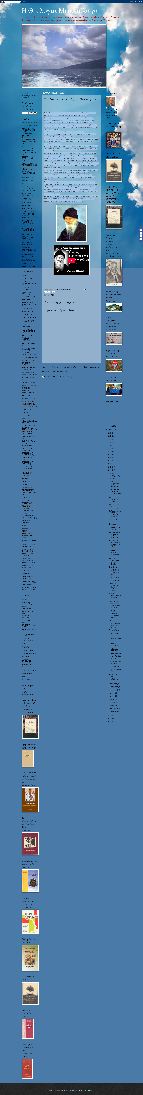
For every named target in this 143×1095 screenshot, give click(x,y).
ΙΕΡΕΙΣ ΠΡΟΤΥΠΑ (28, 375)
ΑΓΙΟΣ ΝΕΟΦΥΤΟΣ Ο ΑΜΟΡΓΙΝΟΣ (29, 194)
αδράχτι (24, 599)
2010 (109, 721)
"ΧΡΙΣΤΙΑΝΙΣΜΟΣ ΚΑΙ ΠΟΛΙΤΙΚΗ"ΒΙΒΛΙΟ (29, 164)
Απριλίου (113, 702)
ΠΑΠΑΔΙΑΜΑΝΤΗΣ (28, 487)
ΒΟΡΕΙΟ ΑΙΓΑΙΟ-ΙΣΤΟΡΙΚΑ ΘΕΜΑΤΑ (28, 255)
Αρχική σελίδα (70, 367)
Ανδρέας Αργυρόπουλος (113, 109)
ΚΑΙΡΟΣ (24, 388)
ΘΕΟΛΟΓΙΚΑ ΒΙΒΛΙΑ (29, 343)
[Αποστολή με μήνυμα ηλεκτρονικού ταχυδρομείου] (45, 292)
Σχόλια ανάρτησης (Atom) (59, 371)
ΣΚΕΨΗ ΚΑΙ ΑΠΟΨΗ (29, 653)
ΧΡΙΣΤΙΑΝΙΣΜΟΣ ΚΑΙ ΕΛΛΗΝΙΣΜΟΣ (29, 550)
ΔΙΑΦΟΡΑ (25, 264)
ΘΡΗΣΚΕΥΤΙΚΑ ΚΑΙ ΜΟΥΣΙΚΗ (28, 626)
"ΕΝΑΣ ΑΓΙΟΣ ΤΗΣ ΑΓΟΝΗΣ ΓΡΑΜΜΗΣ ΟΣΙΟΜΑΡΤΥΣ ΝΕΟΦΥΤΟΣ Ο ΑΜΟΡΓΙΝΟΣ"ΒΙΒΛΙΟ (29, 132)
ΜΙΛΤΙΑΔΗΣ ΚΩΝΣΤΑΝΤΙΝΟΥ (27, 639)
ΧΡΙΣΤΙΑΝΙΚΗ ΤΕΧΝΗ (29, 540)
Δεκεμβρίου (113, 476)
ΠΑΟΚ (24, 484)
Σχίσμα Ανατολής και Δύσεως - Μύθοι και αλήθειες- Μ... (114, 535)
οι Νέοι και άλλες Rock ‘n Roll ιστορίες (29, 422)
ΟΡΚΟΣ (24, 476)
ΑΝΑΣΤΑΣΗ (25, 208)
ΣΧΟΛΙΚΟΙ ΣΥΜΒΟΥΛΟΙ (26, 509)
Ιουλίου (112, 693)
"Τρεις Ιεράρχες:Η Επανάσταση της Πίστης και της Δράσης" (29, 150)
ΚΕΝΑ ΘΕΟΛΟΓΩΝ (114, 649)
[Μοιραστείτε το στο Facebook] (51, 292)
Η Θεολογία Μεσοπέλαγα (60, 10)
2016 (109, 464)
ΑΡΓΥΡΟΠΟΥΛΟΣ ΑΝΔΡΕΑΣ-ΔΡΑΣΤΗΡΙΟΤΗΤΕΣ (28, 222)
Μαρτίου (112, 705)
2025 (109, 436)
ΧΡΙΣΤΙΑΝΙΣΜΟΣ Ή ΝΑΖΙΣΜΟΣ (28, 545)
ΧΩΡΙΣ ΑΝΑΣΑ (27, 570)
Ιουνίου (112, 696)
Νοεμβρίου (113, 479)
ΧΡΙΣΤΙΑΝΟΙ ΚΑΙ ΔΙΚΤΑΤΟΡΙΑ (27, 559)
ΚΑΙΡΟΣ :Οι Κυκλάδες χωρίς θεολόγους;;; (114, 677)
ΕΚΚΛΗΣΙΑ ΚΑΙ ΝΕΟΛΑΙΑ (27, 288)
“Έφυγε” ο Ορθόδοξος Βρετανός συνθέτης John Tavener (114, 587)
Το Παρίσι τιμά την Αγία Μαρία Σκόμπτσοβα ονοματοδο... (115, 513)
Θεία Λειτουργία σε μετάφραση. (114, 520)
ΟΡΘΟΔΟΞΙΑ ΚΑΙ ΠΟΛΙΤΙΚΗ (27, 467)
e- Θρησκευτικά (27, 673)
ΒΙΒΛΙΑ (24, 247)
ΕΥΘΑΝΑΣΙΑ (26, 314)
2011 (109, 718)
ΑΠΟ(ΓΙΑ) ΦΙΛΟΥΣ (28, 211)
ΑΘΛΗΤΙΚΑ (28, 123)
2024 (109, 439)
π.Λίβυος (25, 479)
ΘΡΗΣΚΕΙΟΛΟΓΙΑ (28, 357)
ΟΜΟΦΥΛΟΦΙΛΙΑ (27, 441)
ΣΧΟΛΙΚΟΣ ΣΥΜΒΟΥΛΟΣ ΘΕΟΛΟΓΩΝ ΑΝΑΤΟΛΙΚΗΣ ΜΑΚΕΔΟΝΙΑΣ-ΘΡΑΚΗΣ (27, 663)
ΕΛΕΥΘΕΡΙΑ (26, 300)
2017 (109, 461)
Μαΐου (112, 699)
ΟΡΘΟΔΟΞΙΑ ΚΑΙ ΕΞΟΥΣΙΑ (27, 458)
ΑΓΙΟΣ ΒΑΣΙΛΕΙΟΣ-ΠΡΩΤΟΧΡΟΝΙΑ (28, 189)
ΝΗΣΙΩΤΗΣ (25, 415)
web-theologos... (27, 679)
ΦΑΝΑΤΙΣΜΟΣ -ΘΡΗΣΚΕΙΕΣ (26, 521)
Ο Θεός (24, 418)
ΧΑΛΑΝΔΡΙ (25, 528)
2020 (109, 451)
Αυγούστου (113, 690)
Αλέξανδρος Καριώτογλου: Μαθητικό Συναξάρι (114, 561)
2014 (109, 470)
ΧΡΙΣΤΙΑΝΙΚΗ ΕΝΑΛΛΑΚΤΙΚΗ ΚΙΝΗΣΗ (27, 535)
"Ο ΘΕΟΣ (25, 146)
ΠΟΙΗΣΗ (24, 497)
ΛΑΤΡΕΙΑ (25, 395)
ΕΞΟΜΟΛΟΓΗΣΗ (27, 309)
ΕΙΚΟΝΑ (24, 276)
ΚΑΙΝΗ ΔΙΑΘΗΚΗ (27, 385)
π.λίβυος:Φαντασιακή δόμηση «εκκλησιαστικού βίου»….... (115, 655)
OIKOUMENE (26, 584)
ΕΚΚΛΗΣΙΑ (25, 278)
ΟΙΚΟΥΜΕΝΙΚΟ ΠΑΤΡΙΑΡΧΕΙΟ (27, 432)
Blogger (90, 1090)
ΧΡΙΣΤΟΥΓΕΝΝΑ (27, 563)
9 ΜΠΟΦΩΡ (26, 180)
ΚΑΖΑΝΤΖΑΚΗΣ (27, 382)
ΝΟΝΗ (24, 643)
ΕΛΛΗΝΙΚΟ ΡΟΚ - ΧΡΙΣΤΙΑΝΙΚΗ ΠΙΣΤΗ (29, 303)
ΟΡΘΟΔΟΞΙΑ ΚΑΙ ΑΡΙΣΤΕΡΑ (27, 449)
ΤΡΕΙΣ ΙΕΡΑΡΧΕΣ (28, 518)
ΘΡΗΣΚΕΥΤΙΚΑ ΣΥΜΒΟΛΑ (27, 364)
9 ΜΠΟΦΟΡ (26, 177)
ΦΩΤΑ (24, 525)
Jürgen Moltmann (27, 576)
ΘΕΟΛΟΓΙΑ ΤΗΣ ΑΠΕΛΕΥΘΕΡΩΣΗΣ (28, 330)
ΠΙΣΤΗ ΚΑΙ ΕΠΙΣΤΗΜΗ (29, 493)
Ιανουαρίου (113, 711)
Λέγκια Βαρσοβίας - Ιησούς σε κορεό (115, 499)
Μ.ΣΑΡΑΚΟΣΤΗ (27, 404)
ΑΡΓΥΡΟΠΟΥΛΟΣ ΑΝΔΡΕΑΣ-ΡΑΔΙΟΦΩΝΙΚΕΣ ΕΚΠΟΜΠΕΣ (28, 237)
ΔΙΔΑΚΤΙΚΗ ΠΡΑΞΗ (28, 266)
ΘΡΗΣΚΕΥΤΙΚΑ (27, 360)
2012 (109, 715)
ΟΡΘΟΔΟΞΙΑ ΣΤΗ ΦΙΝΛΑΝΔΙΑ (28, 472)
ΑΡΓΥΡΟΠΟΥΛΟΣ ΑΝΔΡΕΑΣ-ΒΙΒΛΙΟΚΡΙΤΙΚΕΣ (28, 215)
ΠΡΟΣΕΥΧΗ (26, 500)
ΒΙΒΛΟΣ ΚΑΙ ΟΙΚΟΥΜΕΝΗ (26, 607)
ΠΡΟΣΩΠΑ (25, 503)
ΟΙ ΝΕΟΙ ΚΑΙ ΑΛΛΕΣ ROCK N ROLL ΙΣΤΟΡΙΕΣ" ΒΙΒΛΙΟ (29, 427)
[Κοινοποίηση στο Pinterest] (54, 292)
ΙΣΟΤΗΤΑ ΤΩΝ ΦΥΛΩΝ (29, 378)
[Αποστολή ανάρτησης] (85, 289)
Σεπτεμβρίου (114, 687)
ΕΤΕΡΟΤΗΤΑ (26, 311)
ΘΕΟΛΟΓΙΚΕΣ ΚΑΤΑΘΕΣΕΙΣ (26, 621)
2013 (109, 473)
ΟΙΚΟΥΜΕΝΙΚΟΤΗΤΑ (29, 436)
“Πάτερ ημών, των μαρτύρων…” (115, 662)
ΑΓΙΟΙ (52, 295)
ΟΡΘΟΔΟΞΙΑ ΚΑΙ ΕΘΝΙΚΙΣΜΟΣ (27, 454)
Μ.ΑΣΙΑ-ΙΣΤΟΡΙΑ (27, 398)
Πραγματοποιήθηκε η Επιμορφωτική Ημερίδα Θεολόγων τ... (115, 642)
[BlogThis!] (47, 292)
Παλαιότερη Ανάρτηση (91, 367)
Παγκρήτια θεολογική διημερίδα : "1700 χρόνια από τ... (114, 613)
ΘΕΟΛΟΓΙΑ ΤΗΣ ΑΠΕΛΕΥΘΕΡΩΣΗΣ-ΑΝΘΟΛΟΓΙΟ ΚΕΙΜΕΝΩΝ (28, 338)
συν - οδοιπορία (27, 656)
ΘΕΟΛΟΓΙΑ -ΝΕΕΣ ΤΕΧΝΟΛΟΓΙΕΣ (28, 321)
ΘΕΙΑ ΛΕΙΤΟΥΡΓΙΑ (28, 317)
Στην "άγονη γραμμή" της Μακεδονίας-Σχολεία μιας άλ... (114, 570)
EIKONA (24, 573)
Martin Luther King (28, 582)
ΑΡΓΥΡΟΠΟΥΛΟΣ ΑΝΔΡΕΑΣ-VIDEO (28, 243)
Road (23, 676)
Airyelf (80, 1090)
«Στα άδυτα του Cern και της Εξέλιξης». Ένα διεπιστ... (115, 492)
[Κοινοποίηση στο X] (49, 292)
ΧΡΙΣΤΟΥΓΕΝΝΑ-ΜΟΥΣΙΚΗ (27, 566)
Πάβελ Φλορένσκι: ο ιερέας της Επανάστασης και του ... (115, 604)
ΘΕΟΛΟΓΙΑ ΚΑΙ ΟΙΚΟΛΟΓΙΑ (27, 325)
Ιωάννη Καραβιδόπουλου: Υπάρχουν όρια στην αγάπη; (114, 623)
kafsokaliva (25, 579)
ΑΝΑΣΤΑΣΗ (28, 125)
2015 (109, 467)
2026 (109, 433)
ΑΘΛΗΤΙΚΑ (25, 203)
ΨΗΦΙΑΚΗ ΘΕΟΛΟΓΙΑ (29, 671)
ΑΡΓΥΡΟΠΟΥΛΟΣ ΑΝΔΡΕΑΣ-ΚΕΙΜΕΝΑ (29, 229)
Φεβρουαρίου (114, 708)
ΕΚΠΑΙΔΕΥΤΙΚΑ (27, 297)
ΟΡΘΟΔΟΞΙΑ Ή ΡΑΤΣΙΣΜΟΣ (27, 444)
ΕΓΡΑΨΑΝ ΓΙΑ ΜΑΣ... (29, 271)
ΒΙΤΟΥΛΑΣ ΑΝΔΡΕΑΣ (29, 250)
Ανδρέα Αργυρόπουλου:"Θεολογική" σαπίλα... (115, 596)
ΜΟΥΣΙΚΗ (25, 410)
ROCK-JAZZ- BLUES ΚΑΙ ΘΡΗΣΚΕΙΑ (29, 588)
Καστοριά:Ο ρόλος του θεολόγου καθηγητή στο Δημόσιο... (115, 543)
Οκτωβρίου (113, 684)
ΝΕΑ (23, 412)
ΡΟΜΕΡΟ (25, 506)
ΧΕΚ (23, 531)
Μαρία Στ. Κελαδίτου (28, 407)
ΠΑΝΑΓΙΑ (25, 481)
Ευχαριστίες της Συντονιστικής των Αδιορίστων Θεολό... (115, 632)
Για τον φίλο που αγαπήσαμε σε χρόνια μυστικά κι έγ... (115, 668)
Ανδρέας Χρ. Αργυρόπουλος (27, 603)
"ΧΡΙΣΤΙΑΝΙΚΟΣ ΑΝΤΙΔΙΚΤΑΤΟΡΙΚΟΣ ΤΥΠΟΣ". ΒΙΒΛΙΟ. (29, 158)
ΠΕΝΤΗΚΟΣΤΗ (27, 490)
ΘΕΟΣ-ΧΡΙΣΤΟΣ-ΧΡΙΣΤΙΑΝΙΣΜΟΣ (27, 353)
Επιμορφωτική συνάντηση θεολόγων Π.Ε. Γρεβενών (115, 526)
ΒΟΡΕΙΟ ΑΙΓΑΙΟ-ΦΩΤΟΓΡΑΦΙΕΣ (27, 260)
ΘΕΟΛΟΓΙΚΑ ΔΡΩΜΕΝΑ (26, 616)
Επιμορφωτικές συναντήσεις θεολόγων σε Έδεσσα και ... (114, 484)
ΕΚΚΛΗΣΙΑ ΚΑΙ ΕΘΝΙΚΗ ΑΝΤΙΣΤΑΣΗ (29, 282)
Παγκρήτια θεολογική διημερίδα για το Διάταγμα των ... (114, 552)
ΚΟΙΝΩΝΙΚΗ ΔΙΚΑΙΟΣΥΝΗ (26, 391)
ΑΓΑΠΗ (24, 183)
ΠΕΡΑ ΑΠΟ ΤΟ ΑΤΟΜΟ (29, 651)
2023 (109, 442)
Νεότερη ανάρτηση (50, 367)
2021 (109, 448)
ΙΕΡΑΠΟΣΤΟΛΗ (27, 372)
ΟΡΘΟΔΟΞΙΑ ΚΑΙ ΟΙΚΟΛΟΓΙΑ (27, 463)
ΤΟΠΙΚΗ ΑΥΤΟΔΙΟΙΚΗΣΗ (27, 514)
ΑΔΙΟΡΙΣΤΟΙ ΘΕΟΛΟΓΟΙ (26, 199)
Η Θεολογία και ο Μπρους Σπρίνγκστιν (114, 578)
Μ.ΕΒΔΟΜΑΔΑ (27, 401)
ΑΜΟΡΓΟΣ (25, 205)
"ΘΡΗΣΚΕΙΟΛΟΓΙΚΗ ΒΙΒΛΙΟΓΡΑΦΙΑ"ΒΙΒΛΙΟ (29, 141)
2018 (109, 458)
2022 (109, 445)
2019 (109, 454)
